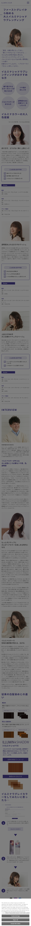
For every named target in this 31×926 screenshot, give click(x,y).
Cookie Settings (15, 916)
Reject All (15, 920)
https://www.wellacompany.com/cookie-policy (17, 913)
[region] (15, 912)
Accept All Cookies (15, 923)
